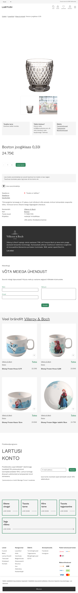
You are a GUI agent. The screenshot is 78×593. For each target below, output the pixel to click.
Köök (16, 553)
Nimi (3, 287)
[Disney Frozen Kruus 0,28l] (58, 341)
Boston (26, 212)
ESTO (29, 558)
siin (37, 179)
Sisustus (18, 564)
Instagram (45, 553)
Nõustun (39, 589)
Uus (16, 566)
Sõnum (43, 287)
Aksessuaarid (19, 561)
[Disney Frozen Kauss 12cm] (19, 395)
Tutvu (34, 362)
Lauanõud (11, 16)
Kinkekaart (5, 561)
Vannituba (18, 556)
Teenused (5, 558)
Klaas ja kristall (20, 16)
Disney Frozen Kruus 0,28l (51, 369)
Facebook (45, 551)
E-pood (4, 551)
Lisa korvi (20, 165)
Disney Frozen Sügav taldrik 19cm (54, 422)
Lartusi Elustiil (6, 556)
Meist (4, 553)
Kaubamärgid (19, 571)
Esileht (4, 16)
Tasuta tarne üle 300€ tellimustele (68, 1)
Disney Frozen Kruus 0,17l (12, 369)
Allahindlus (18, 569)
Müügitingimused (62, 130)
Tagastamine (61, 128)
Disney (4, 364)
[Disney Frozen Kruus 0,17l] (19, 341)
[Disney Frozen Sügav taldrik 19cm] (58, 395)
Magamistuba (19, 558)
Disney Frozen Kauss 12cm (12, 422)
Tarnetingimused (62, 126)
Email (4, 294)
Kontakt (4, 564)
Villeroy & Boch (30, 209)
